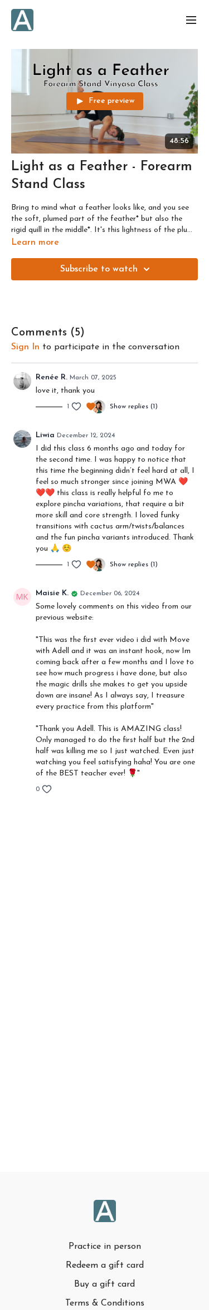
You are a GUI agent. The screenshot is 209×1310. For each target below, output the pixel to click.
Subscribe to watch (99, 269)
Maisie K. (52, 593)
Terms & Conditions (104, 1303)
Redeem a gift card (105, 1265)
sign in (25, 347)
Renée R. (51, 377)
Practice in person (105, 1246)
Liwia (45, 435)
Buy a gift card (104, 1284)
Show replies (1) (134, 406)
